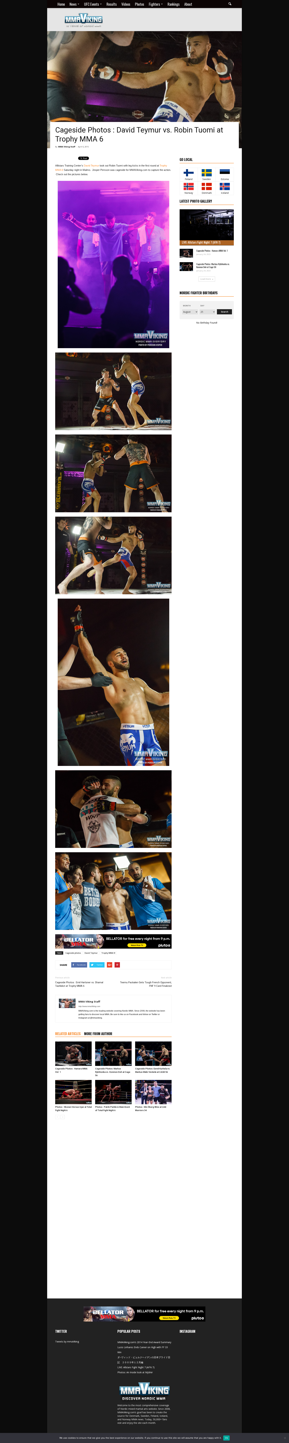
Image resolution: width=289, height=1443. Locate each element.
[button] (230, 4)
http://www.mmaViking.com (89, 1006)
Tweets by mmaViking (67, 1341)
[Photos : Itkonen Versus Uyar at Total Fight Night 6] (73, 1092)
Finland (188, 179)
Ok (226, 1437)
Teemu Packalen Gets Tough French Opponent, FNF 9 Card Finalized (146, 984)
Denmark (207, 192)
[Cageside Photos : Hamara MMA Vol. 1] (73, 1053)
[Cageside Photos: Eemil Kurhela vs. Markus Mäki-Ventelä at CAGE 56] (153, 1053)
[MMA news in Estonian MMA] (224, 172)
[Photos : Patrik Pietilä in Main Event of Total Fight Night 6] (113, 1092)
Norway (188, 192)
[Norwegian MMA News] (188, 186)
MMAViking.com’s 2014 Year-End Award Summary (144, 1342)
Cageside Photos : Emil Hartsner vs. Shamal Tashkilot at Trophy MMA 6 (79, 984)
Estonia (225, 179)
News (73, 4)
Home (61, 4)
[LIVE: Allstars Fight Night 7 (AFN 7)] (207, 227)
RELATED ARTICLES (68, 1033)
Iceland (225, 192)
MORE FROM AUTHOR (98, 1033)
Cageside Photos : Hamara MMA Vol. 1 (212, 250)
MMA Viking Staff (66, 146)
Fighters (154, 4)
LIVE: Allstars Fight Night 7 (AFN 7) (201, 242)
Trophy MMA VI (108, 953)
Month (187, 305)
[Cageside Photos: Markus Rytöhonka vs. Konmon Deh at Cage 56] (113, 1053)
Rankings (174, 4)
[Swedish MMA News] (188, 172)
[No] (284, 1438)
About (188, 4)
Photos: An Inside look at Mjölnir (135, 1372)
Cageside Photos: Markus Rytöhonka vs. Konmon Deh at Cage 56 (112, 1072)
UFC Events (91, 4)
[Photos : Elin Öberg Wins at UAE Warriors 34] (153, 1092)
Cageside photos (73, 953)
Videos (125, 4)
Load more (205, 279)
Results (112, 4)
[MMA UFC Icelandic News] (224, 186)
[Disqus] (113, 1169)
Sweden (206, 179)
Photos (139, 4)
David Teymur (91, 165)
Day (202, 305)
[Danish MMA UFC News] (206, 186)
